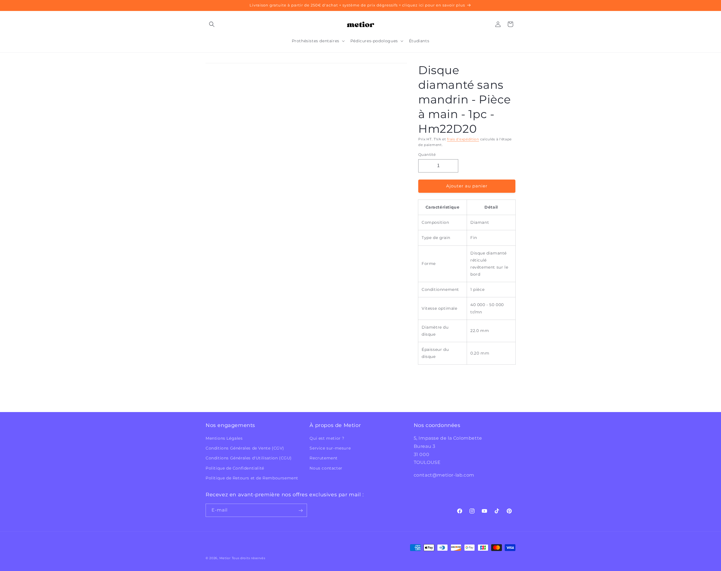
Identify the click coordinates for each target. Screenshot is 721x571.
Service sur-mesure (330, 448)
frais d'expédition (463, 139)
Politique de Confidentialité (235, 468)
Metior (225, 558)
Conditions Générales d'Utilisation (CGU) (249, 458)
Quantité (427, 154)
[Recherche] (212, 24)
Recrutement (324, 458)
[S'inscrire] (300, 510)
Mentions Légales (224, 438)
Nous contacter (326, 468)
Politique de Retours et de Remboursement (252, 478)
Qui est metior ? (327, 438)
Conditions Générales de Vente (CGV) (245, 448)
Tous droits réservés (248, 558)
